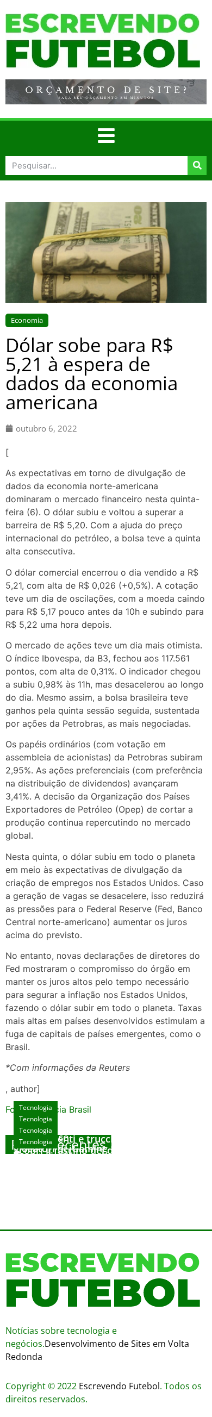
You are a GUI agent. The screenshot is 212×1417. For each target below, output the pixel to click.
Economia (27, 320)
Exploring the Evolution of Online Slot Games (101, 1166)
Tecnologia (35, 1141)
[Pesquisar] (197, 165)
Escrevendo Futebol (119, 1386)
